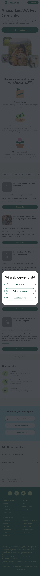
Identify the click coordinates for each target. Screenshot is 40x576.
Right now (20, 284)
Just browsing (20, 298)
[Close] (35, 274)
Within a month (20, 291)
